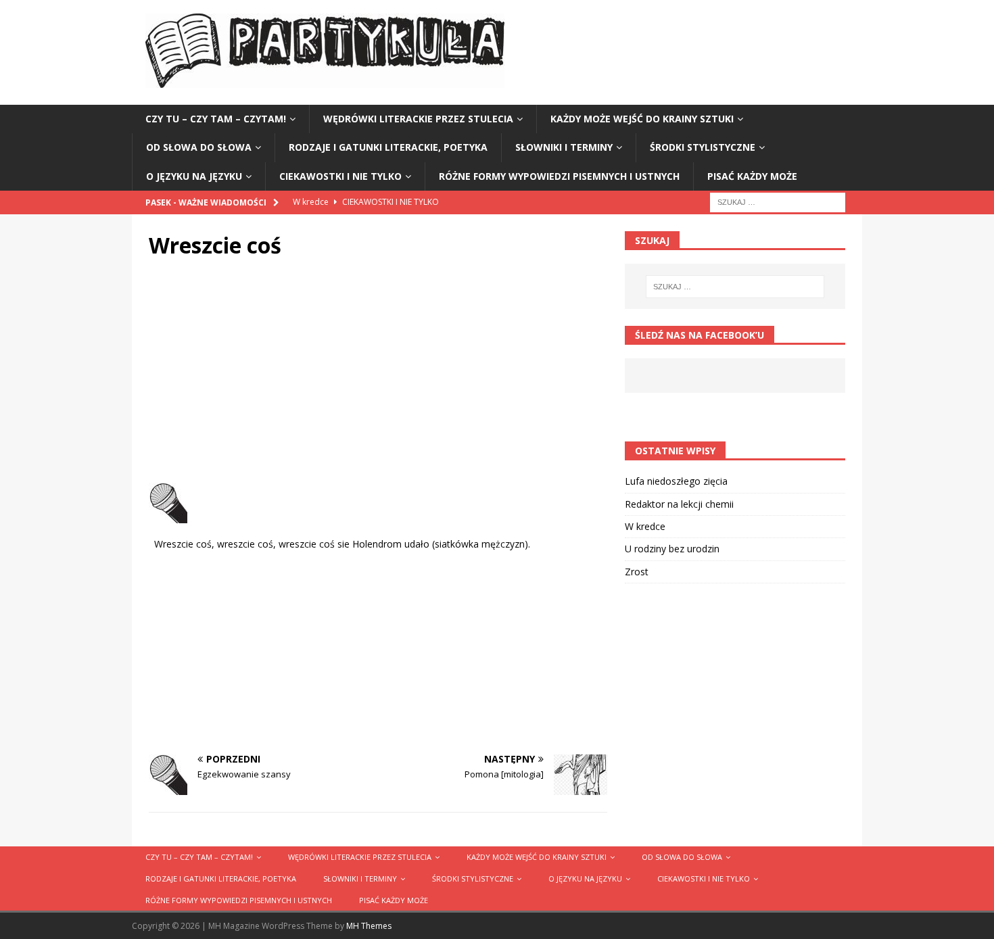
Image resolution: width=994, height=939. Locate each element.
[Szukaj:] (777, 201)
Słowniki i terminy (564, 147)
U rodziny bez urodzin (672, 548)
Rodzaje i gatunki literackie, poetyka (388, 147)
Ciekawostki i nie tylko (340, 176)
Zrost (636, 571)
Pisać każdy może (752, 176)
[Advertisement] (378, 374)
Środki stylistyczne (702, 147)
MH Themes (369, 926)
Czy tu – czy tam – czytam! (215, 118)
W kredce (645, 526)
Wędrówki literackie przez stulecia (418, 118)
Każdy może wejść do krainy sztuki (642, 118)
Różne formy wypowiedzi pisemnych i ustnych (559, 176)
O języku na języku (194, 176)
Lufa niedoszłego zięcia (676, 481)
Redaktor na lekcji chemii (679, 504)
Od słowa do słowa (199, 147)
